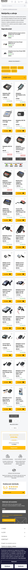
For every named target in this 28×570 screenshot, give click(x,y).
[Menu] (26, 2)
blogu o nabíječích (5, 25)
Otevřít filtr (7, 77)
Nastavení (14, 561)
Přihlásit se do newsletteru (9, 520)
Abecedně (14, 71)
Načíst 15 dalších (14, 416)
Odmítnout (7, 566)
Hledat (24, 5)
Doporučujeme (5, 67)
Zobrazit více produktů (14, 61)
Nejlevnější (13, 67)
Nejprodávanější (6, 71)
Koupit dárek (14, 447)
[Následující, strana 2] (14, 421)
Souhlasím (20, 566)
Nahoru (15, 428)
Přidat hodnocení (7, 492)
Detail (7, 158)
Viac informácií (22, 558)
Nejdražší (20, 67)
